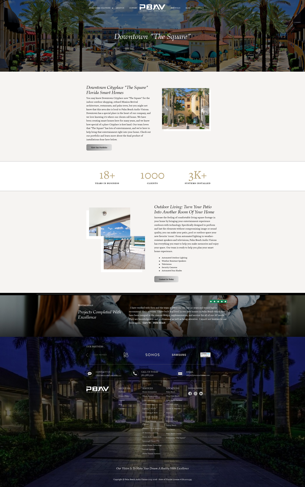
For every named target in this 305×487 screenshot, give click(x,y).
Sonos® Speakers (149, 445)
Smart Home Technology (152, 441)
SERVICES (147, 384)
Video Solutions (148, 396)
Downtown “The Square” (176, 434)
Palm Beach (170, 388)
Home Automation (149, 388)
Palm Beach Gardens (174, 396)
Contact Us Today (166, 279)
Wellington (170, 413)
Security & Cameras (150, 413)
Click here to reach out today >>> (108, 371)
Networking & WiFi (150, 409)
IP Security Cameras (150, 429)
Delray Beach (171, 421)
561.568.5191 (147, 371)
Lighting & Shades (149, 404)
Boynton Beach (172, 417)
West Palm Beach (172, 392)
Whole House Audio (150, 392)
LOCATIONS (172, 384)
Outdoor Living (148, 400)
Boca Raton (170, 425)
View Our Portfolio (99, 147)
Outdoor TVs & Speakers (152, 424)
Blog (188, 8)
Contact (200, 8)
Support (133, 8)
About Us (120, 8)
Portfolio (175, 8)
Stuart (168, 409)
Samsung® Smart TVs (151, 437)
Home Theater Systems (151, 449)
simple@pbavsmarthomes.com (198, 371)
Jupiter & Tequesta (173, 404)
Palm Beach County (173, 429)
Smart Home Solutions (99, 8)
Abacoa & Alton (172, 400)
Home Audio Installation (151, 433)
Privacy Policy (124, 392)
